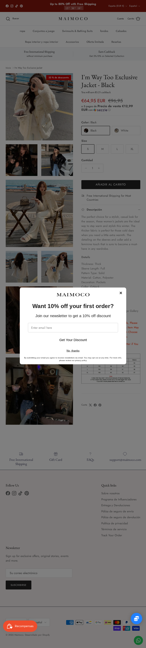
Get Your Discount (73, 340)
